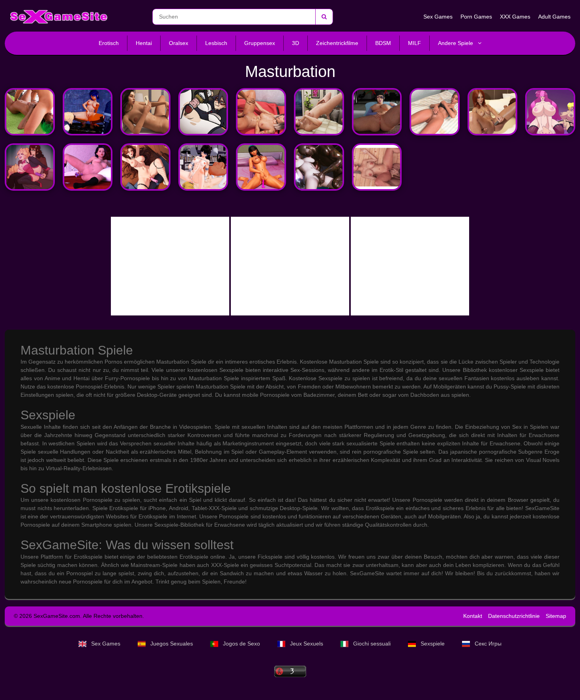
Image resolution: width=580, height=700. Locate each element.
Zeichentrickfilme (337, 43)
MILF (414, 43)
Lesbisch (216, 43)
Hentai (144, 43)
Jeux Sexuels (306, 643)
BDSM (383, 43)
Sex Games (438, 16)
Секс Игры (487, 643)
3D (295, 43)
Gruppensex (259, 43)
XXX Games (515, 16)
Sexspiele (432, 643)
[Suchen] (324, 16)
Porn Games (476, 16)
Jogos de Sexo (241, 643)
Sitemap (556, 616)
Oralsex (178, 43)
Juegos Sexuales (172, 643)
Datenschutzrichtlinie (514, 616)
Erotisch (109, 43)
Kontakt (472, 616)
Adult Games (554, 16)
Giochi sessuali (372, 643)
